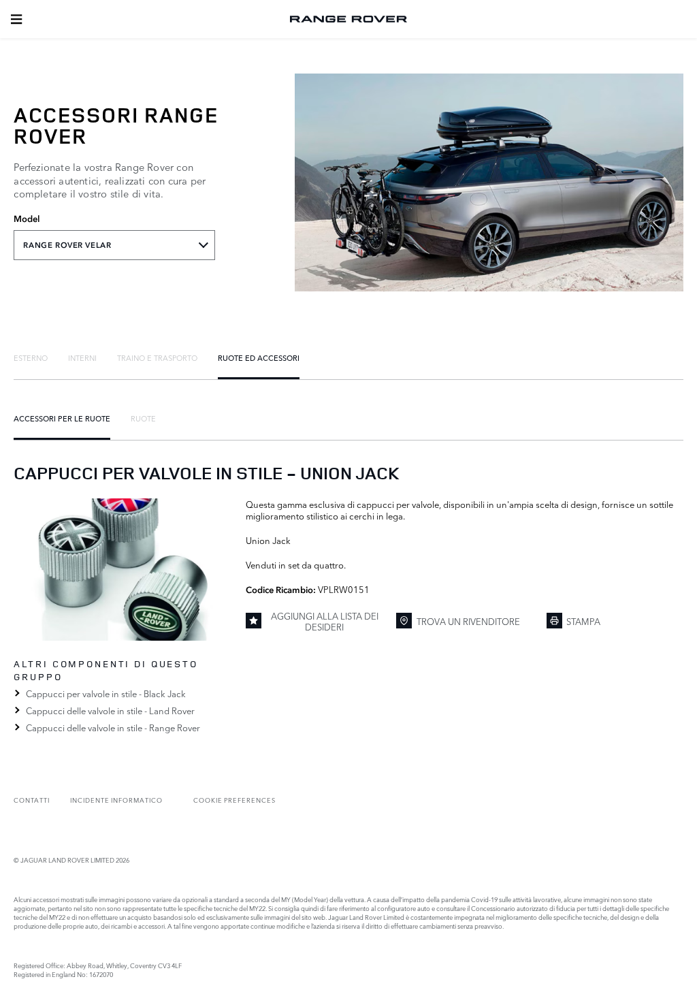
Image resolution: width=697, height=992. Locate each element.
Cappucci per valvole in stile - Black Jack (105, 693)
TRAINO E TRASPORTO (157, 357)
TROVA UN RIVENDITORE (468, 621)
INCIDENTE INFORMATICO (116, 799)
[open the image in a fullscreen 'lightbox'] (123, 569)
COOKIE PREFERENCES (234, 799)
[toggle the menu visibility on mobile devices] (16, 19)
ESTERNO (31, 357)
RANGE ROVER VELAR (67, 245)
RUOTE (143, 418)
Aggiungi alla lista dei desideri (324, 621)
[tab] (31, 357)
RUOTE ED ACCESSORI (258, 357)
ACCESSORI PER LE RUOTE (62, 418)
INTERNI (82, 357)
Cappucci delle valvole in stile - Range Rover (112, 727)
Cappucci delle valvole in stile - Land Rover (110, 710)
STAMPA (583, 621)
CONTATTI (32, 799)
